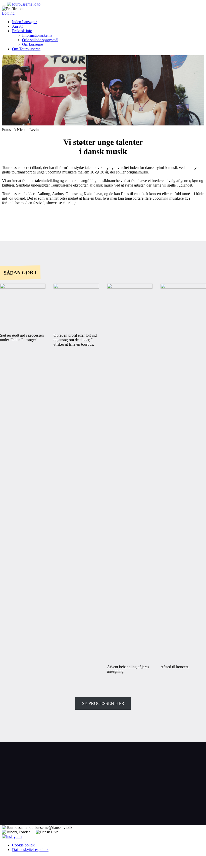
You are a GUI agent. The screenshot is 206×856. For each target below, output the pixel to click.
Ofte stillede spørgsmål (40, 40)
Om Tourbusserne (26, 49)
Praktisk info (22, 31)
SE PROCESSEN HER (103, 703)
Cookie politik (23, 845)
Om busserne (32, 44)
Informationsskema (37, 35)
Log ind (8, 13)
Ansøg (17, 26)
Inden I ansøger (24, 22)
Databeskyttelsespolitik (30, 849)
